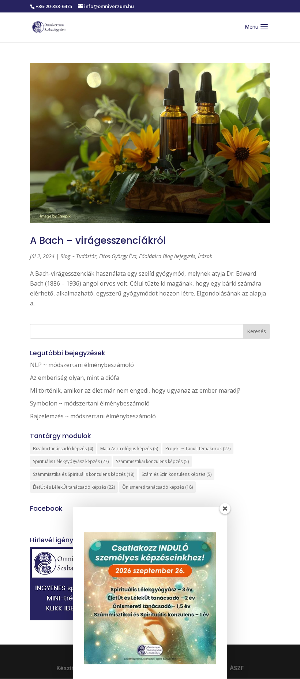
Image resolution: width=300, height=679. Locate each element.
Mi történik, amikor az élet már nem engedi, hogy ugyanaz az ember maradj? (135, 390)
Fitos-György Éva (117, 256)
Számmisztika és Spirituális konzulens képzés (83, 474)
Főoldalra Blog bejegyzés (167, 256)
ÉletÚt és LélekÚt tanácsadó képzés (74, 487)
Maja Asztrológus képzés (129, 448)
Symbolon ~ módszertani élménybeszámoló (90, 403)
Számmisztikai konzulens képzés (152, 461)
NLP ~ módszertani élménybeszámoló (82, 365)
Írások (205, 256)
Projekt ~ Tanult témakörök (197, 448)
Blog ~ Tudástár (78, 256)
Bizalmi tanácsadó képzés (63, 448)
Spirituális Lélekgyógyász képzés (71, 461)
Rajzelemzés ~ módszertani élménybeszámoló (93, 416)
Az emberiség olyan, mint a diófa (74, 378)
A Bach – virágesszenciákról (98, 240)
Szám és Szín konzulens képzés (176, 474)
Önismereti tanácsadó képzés (157, 487)
